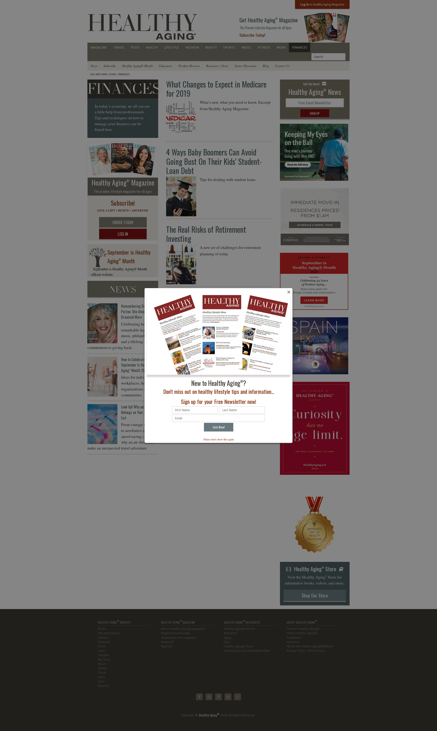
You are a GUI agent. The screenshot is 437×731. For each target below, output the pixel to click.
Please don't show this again (218, 439)
